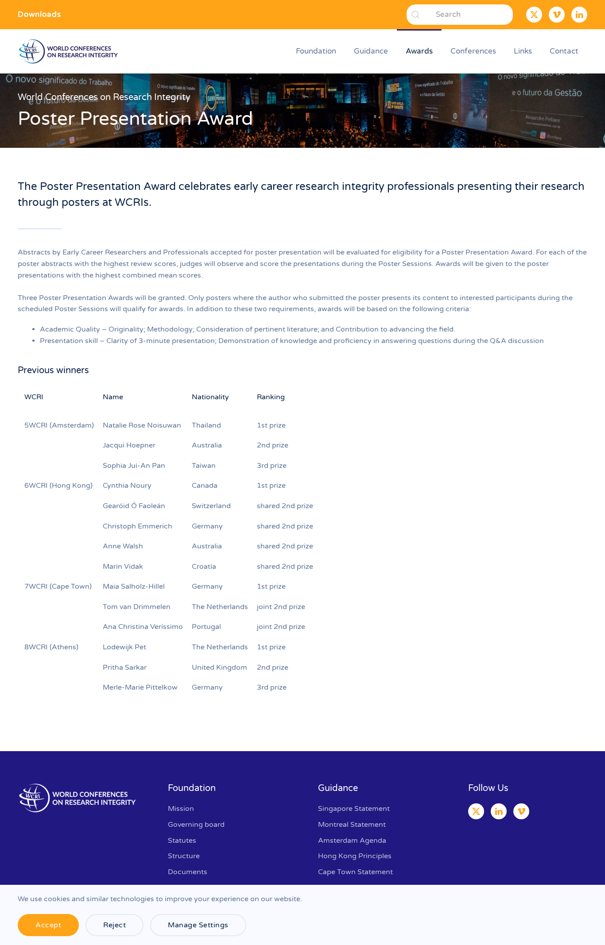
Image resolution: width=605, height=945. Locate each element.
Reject (114, 925)
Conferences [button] (473, 51)
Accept (48, 925)
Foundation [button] (316, 51)
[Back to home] (70, 51)
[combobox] (460, 14)
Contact (564, 51)
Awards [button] (419, 51)
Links (523, 51)
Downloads (39, 14)
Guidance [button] (371, 51)
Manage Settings (198, 925)
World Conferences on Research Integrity (104, 97)
